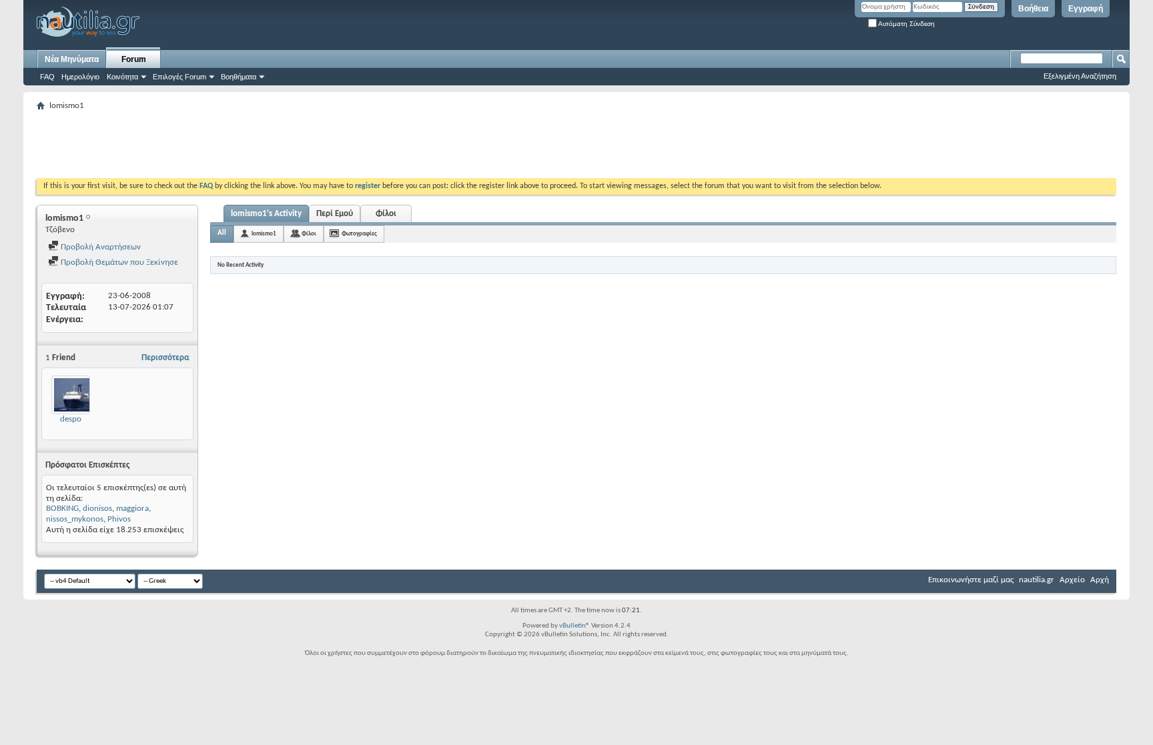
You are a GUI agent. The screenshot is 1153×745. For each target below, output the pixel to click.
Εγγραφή (1085, 8)
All (222, 233)
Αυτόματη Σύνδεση (906, 23)
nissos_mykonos (74, 519)
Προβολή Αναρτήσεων (100, 247)
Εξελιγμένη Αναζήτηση (1080, 76)
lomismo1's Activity (266, 213)
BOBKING (62, 508)
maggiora (132, 508)
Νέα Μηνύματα (72, 59)
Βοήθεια (1033, 8)
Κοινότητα (122, 77)
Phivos (119, 519)
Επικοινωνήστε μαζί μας (971, 580)
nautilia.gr (1036, 580)
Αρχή (1099, 580)
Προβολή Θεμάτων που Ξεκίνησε (118, 262)
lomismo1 (264, 234)
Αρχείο (1072, 580)
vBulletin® (574, 626)
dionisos (97, 508)
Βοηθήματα (238, 77)
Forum (133, 59)
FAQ (47, 77)
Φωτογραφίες (359, 234)
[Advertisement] (279, 145)
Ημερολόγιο (80, 77)
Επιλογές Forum (179, 77)
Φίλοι (386, 213)
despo (70, 419)
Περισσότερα (165, 357)
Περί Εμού (334, 213)
